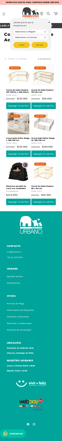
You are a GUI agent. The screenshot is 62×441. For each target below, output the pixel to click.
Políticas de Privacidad (19, 330)
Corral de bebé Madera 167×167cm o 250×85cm (17, 91)
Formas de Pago (15, 303)
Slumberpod (12, 191)
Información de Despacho (20, 310)
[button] (6, 14)
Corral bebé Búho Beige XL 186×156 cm (43, 139)
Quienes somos (15, 276)
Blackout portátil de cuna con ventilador (16, 187)
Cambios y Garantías (18, 316)
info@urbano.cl (14, 252)
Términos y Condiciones (19, 323)
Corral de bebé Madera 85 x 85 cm (42, 187)
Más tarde (39, 45)
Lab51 (56, 438)
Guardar (21, 45)
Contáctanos (13, 283)
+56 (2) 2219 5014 (15, 257)
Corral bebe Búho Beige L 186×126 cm (18, 139)
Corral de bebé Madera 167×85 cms (42, 91)
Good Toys (11, 95)
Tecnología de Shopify (33, 438)
